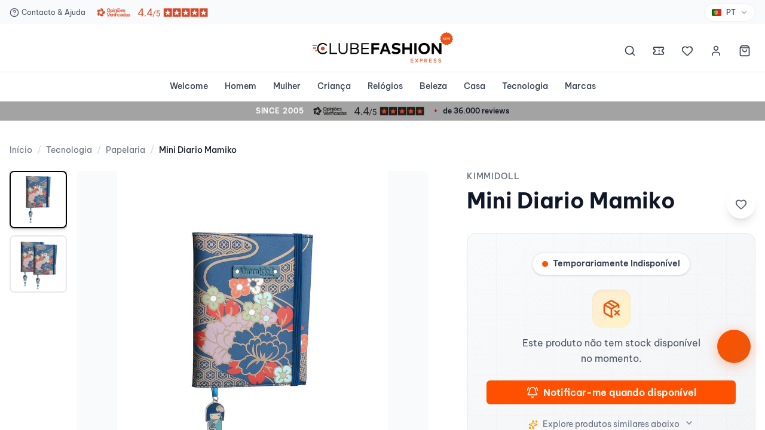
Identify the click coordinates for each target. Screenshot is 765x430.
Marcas (580, 86)
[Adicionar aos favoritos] (741, 204)
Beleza (433, 86)
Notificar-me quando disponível (619, 392)
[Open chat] (734, 346)
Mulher (287, 86)
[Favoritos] (687, 52)
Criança (334, 86)
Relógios (385, 86)
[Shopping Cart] (744, 52)
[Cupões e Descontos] (658, 52)
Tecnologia (525, 86)
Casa (474, 86)
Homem (240, 86)
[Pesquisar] (630, 52)
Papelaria (125, 150)
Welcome (189, 86)
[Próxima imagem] (407, 347)
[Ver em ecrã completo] (407, 192)
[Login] (716, 52)
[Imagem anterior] (98, 347)
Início (21, 150)
